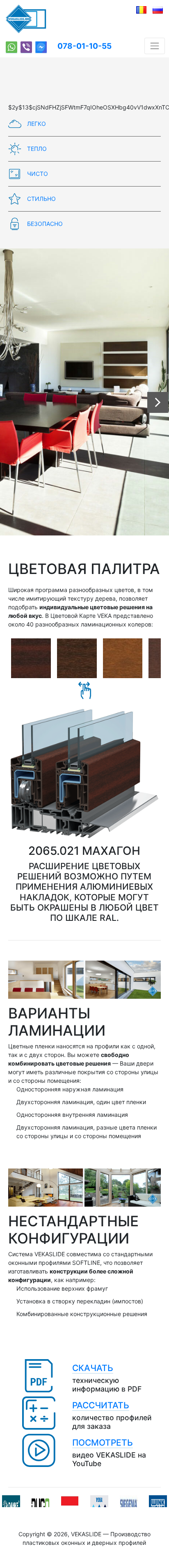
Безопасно (44, 223)
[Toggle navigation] (154, 46)
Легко (35, 123)
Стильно (40, 198)
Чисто (36, 173)
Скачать (92, 1368)
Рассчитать (100, 1405)
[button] (157, 402)
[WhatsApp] (11, 47)
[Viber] (26, 47)
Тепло (36, 148)
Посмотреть (102, 1442)
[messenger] (41, 47)
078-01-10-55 (84, 46)
